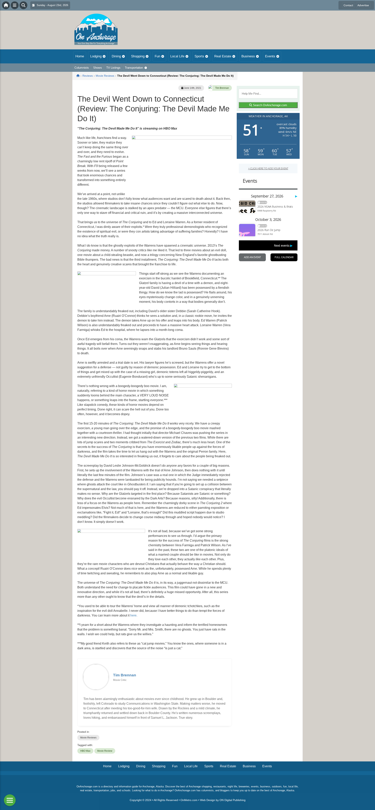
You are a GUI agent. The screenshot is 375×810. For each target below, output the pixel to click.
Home (79, 56)
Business (248, 56)
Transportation (134, 67)
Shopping (138, 56)
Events (270, 56)
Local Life (177, 56)
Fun (157, 56)
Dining (116, 56)
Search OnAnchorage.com (269, 105)
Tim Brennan (222, 88)
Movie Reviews (88, 737)
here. (133, 615)
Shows (97, 67)
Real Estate (222, 56)
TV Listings (113, 67)
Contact (348, 5)
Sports (199, 56)
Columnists (81, 67)
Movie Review (104, 751)
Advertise (363, 5)
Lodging (96, 56)
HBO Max (85, 751)
